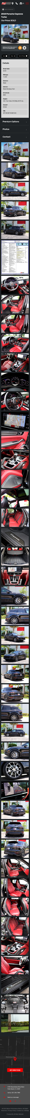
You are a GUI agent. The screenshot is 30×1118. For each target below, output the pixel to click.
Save (4, 56)
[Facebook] (20, 1101)
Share (12, 56)
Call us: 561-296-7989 (14, 1092)
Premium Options (11, 121)
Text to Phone (22, 56)
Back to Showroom (9, 9)
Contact (6, 136)
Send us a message (13, 1097)
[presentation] (3, 34)
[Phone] (17, 3)
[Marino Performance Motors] (6, 3)
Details (6, 63)
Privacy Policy (12, 1110)
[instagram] (15, 1101)
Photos (6, 129)
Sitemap (26, 1110)
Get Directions (15, 1070)
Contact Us (20, 1110)
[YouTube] (10, 1101)
